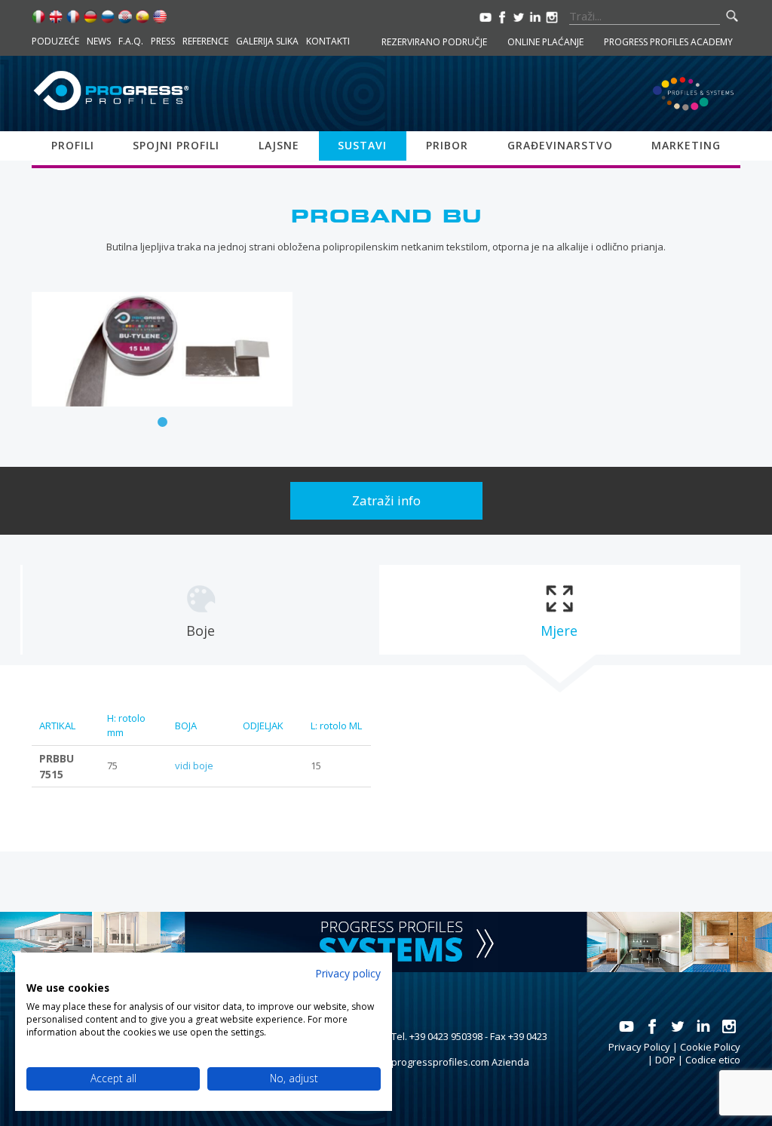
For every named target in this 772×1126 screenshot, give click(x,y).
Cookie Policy (710, 1047)
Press (163, 41)
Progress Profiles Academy (668, 41)
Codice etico (712, 1059)
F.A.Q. (130, 41)
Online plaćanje (545, 41)
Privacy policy (348, 973)
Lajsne (279, 145)
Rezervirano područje (434, 41)
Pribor (447, 145)
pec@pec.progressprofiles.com (418, 1062)
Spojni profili (176, 145)
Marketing (686, 145)
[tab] (200, 610)
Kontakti (328, 41)
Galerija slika (267, 41)
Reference (205, 41)
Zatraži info (386, 500)
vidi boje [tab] (194, 765)
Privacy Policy (639, 1047)
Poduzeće (55, 41)
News (99, 41)
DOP (665, 1059)
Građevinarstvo (560, 145)
